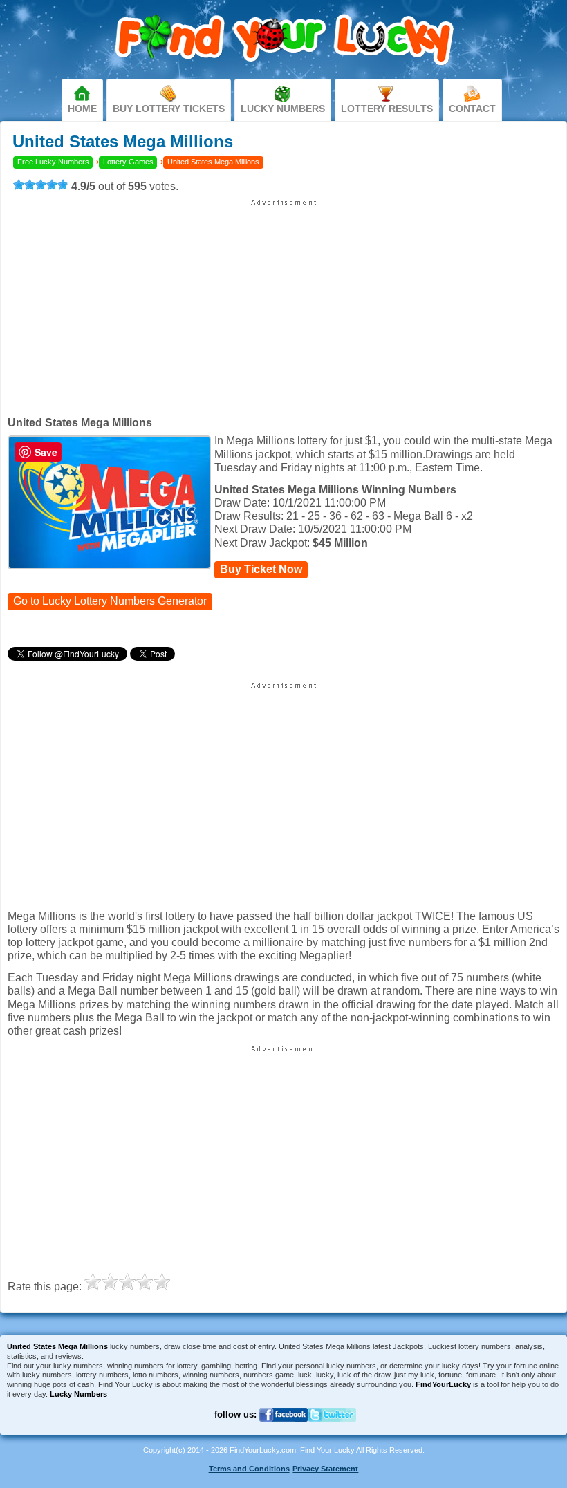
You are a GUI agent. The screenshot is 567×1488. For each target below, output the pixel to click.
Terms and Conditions (249, 1469)
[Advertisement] (283, 303)
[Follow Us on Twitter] (332, 1430)
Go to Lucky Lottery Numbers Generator (110, 602)
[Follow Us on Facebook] (283, 1430)
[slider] (40, 184)
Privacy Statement (325, 1469)
